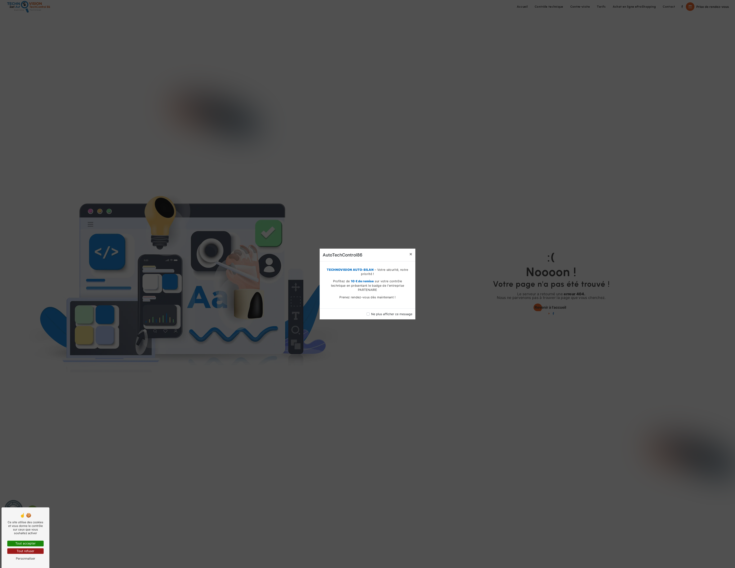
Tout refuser (25, 551)
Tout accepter (25, 543)
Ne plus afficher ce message (391, 314)
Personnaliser (25, 558)
